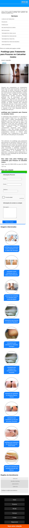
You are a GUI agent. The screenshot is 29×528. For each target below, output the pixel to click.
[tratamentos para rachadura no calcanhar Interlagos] (11, 333)
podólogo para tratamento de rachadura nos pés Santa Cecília (12, 444)
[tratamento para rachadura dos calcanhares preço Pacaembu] (11, 357)
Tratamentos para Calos (9, 33)
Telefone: (5, 189)
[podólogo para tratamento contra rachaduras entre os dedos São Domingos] (11, 237)
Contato (14, 517)
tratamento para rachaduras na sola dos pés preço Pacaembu (11, 419)
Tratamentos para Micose (9, 36)
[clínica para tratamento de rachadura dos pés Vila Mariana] (11, 457)
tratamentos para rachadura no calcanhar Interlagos (11, 344)
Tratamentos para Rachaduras (10, 41)
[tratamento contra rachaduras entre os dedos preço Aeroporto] (11, 262)
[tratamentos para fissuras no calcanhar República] (11, 310)
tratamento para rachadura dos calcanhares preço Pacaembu (11, 370)
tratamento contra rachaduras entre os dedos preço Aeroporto (11, 273)
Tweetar (4, 63)
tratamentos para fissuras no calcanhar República (11, 321)
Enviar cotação (9, 221)
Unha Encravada (6, 44)
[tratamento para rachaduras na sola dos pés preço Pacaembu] (11, 408)
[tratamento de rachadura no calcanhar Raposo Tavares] (11, 383)
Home (14, 499)
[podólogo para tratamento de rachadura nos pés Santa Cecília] (11, 432)
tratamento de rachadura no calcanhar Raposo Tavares (11, 395)
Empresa (14, 504)
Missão (14, 508)
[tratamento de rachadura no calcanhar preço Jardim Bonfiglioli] (11, 286)
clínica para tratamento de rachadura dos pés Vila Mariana (11, 468)
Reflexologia (5, 30)
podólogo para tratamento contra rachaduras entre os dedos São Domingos (12, 248)
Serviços (14, 16)
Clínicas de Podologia (8, 19)
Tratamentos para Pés (8, 39)
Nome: (5, 178)
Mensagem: (6, 207)
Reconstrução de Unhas (9, 27)
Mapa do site (14, 522)
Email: (5, 184)
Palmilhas (4, 22)
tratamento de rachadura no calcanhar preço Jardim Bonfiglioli (11, 297)
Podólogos (5, 24)
